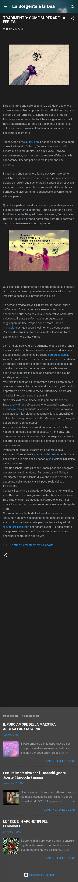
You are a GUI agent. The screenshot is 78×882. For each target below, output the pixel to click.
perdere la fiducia (58, 354)
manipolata (10, 327)
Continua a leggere (59, 761)
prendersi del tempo (46, 454)
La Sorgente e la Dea (33, 6)
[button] (72, 19)
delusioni (33, 142)
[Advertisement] (39, 674)
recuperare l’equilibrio (16, 527)
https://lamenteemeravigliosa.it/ (33, 545)
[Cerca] (72, 7)
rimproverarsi (14, 409)
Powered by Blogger (41, 875)
